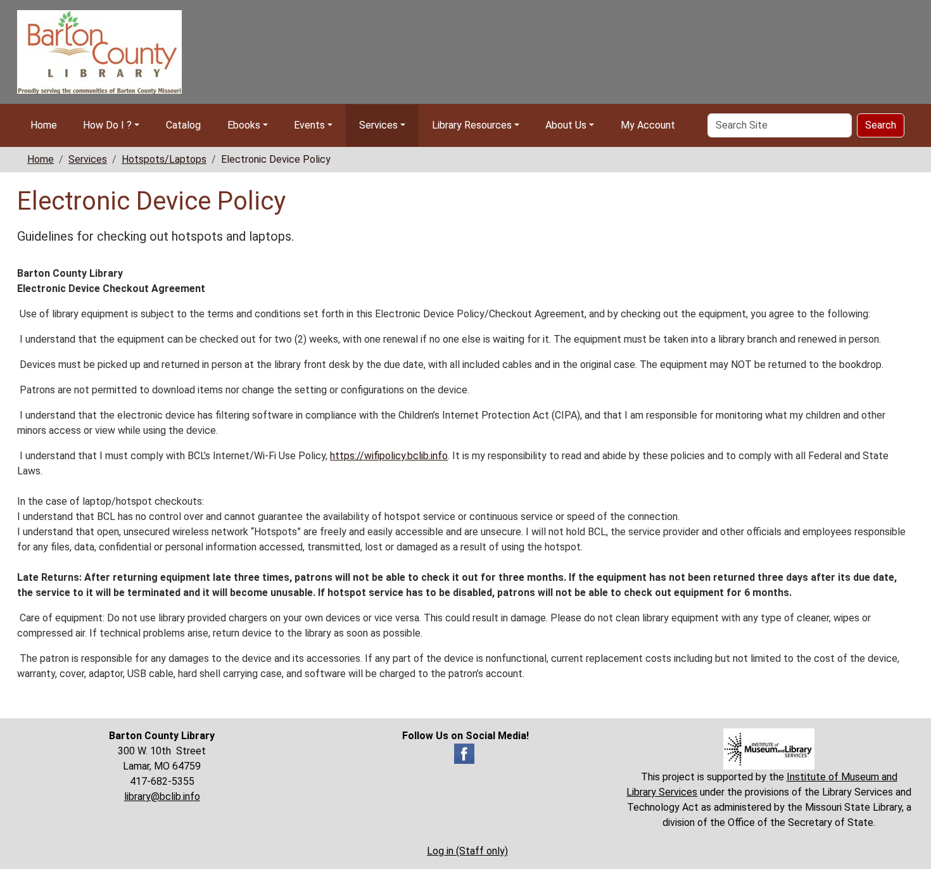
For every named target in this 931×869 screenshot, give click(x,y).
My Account (648, 125)
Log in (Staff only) (467, 851)
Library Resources (472, 125)
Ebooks (243, 125)
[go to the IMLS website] (769, 749)
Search (880, 125)
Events (309, 125)
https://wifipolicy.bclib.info (389, 456)
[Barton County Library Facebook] (464, 753)
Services (378, 125)
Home (43, 125)
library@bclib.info (162, 796)
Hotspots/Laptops (164, 159)
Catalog (183, 125)
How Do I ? (107, 125)
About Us (565, 125)
